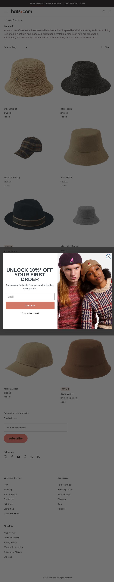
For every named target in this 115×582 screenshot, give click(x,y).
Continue (29, 305)
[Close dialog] (107, 256)
